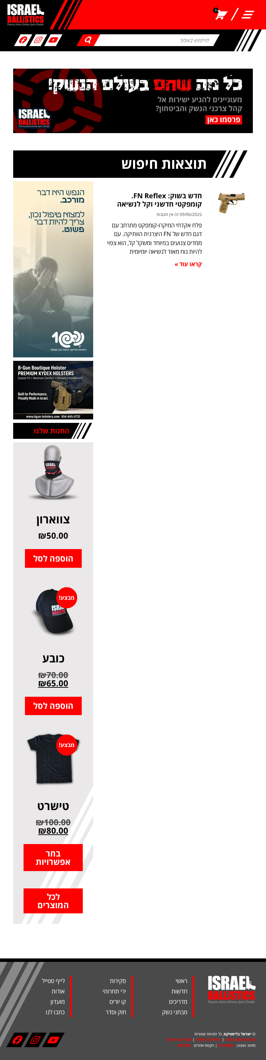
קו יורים (117, 1002)
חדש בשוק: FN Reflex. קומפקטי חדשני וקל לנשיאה (159, 200)
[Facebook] (23, 40)
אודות (58, 991)
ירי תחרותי (114, 991)
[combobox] (157, 40)
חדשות (179, 991)
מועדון (58, 1002)
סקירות (118, 981)
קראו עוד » (188, 264)
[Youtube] (53, 40)
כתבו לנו (55, 1012)
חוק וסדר (116, 1012)
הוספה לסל (53, 558)
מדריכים (178, 1002)
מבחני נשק (174, 1012)
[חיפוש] (88, 40)
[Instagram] (38, 40)
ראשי (181, 981)
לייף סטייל (53, 981)
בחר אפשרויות (53, 857)
